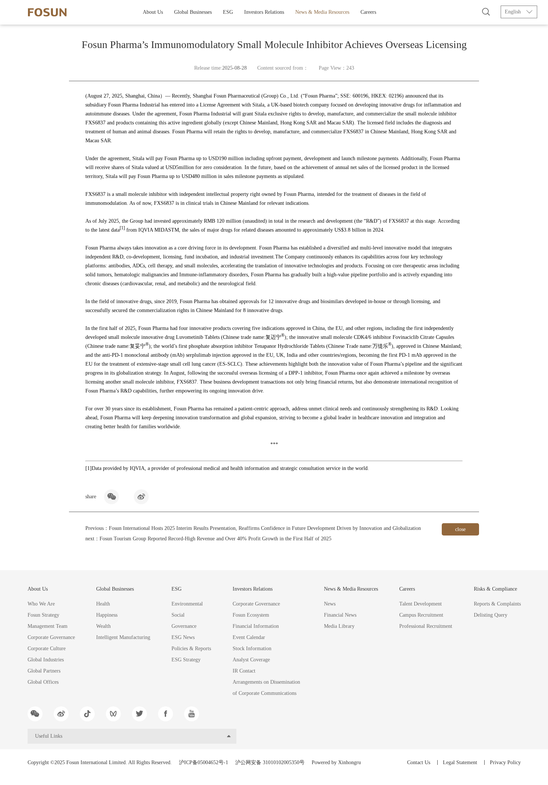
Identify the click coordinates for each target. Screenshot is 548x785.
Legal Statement (460, 762)
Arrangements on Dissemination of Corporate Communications (266, 687)
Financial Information (256, 626)
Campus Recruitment (421, 615)
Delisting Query (490, 615)
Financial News (340, 615)
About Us (153, 12)
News (330, 604)
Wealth (103, 626)
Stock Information (252, 648)
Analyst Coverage (251, 659)
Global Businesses (193, 12)
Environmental (187, 604)
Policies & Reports (191, 648)
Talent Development (420, 604)
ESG (228, 12)
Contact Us (418, 762)
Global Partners (44, 671)
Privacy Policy (505, 762)
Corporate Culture (47, 648)
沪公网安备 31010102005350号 (270, 762)
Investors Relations (264, 12)
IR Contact (244, 671)
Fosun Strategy (43, 615)
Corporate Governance (51, 637)
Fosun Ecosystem (251, 615)
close (460, 529)
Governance (183, 626)
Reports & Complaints (497, 604)
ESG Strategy (186, 659)
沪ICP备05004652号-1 (203, 762)
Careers (368, 12)
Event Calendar (249, 637)
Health (103, 604)
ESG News (183, 637)
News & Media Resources (322, 12)
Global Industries (46, 659)
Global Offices (43, 682)
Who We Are (41, 604)
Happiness (106, 615)
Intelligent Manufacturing (123, 637)
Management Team (47, 626)
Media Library (339, 626)
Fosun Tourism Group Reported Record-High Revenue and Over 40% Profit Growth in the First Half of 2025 (215, 538)
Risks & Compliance (495, 589)
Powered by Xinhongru (336, 762)
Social (178, 615)
